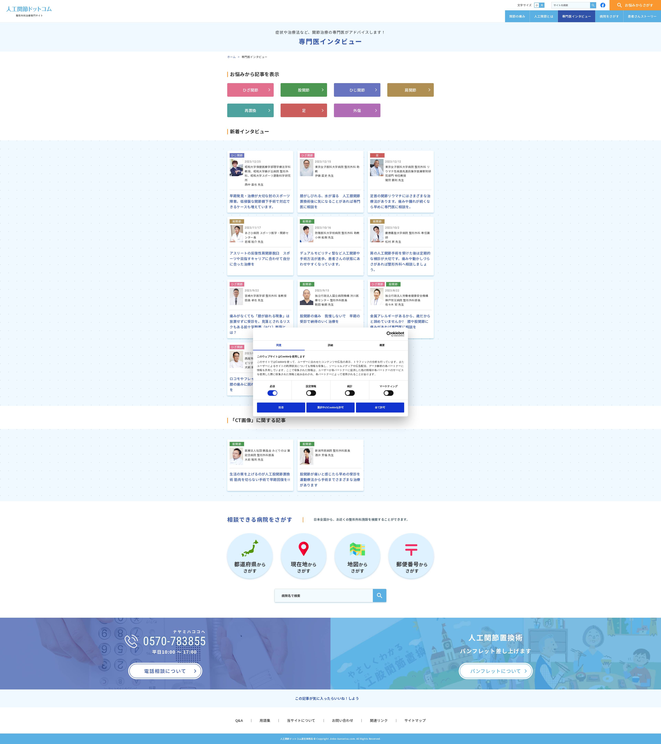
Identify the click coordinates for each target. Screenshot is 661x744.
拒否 (281, 407)
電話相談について (165, 670)
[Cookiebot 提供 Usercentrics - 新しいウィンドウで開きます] (389, 334)
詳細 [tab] (330, 345)
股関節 (304, 90)
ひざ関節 (250, 90)
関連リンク (379, 720)
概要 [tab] (382, 345)
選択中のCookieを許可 (330, 407)
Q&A (239, 720)
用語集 (265, 720)
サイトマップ (415, 720)
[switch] (311, 393)
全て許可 (380, 407)
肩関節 (410, 90)
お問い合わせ (342, 720)
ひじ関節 (357, 90)
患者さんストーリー (642, 16)
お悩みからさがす (639, 5)
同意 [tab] (278, 345)
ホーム (231, 57)
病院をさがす (609, 16)
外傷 (357, 110)
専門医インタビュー (576, 16)
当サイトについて (301, 720)
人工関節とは (543, 16)
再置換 (250, 110)
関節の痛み (517, 16)
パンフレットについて (495, 670)
